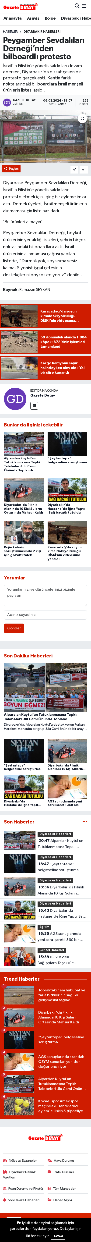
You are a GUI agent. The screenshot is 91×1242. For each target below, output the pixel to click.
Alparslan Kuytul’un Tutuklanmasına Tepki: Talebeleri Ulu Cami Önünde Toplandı (62, 844)
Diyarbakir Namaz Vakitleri (19, 1174)
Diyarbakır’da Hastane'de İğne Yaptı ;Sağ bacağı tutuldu (66, 509)
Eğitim (44, 927)
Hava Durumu (64, 1160)
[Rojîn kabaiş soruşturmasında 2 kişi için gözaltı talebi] (24, 533)
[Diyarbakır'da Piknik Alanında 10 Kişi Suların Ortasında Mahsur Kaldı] (24, 490)
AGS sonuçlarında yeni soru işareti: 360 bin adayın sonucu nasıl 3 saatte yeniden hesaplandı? (62, 937)
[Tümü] (85, 822)
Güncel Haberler (51, 950)
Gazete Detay (42, 395)
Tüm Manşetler (64, 1188)
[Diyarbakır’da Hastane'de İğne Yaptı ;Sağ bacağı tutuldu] (67, 490)
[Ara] (77, 6)
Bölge (50, 18)
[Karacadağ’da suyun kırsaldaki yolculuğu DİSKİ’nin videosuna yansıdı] (67, 533)
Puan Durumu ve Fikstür (25, 1188)
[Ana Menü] (84, 6)
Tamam (58, 1236)
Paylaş (14, 168)
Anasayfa (12, 18)
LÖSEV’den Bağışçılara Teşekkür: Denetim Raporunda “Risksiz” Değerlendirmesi (60, 960)
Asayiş (33, 18)
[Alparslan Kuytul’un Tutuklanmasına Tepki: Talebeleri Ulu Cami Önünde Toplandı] (24, 444)
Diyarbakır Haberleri (42, 31)
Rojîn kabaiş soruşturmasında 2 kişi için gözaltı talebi (22, 551)
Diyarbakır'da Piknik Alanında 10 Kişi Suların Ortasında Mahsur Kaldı (23, 509)
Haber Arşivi (62, 1200)
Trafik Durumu (63, 1172)
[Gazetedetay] (20, 6)
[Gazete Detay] (15, 399)
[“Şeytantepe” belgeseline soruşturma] (67, 444)
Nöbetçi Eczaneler (23, 1160)
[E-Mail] (34, 406)
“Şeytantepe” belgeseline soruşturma (58, 867)
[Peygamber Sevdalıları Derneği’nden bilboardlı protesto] (45, 136)
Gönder (14, 628)
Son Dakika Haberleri (23, 1200)
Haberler (10, 31)
